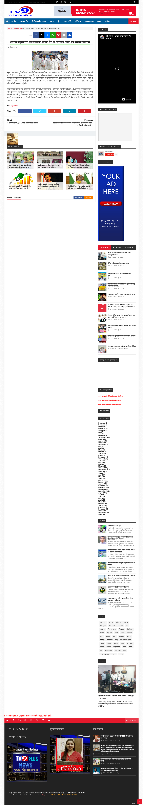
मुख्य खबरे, (14, 47)
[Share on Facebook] (25, 111)
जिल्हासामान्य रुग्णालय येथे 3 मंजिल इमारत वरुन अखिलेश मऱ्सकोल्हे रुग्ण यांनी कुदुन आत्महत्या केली (121, 306)
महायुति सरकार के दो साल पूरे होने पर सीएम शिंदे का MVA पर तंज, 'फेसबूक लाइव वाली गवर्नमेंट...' (117, 769)
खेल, (11, 47)
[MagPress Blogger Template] (24, 11)
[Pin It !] (84, 111)
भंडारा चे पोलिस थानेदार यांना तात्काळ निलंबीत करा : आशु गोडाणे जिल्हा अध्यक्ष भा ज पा (122, 316)
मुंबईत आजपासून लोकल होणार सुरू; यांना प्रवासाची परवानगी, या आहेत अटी (49, 166)
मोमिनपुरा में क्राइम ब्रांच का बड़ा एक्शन (118, 263)
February (101, 452)
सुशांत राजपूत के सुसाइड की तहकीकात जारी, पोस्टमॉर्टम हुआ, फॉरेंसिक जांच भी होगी (48, 186)
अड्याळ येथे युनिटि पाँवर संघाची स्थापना (118, 587)
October (101, 427)
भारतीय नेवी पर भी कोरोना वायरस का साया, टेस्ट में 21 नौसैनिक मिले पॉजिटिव (121, 551)
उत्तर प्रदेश (103, 626)
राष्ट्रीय (116, 643)
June (99, 434)
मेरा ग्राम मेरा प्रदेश (125, 640)
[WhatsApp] (53, 35)
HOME (10, 2)
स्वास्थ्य (121, 654)
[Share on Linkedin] (69, 111)
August (100, 439)
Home (10, 28)
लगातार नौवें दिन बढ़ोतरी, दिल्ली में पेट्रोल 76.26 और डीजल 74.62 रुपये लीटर (20, 187)
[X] (41, 35)
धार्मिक (122, 633)
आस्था (126, 622)
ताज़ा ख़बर (109, 633)
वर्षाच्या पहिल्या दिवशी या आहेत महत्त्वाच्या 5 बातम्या (121, 576)
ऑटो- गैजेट (112, 626)
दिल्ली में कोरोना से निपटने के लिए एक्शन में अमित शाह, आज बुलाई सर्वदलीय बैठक (79, 187)
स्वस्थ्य (114, 654)
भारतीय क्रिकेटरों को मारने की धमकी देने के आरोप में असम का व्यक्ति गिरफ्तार (50, 42)
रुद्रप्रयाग (130, 643)
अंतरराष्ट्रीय (103, 622)
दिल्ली (116, 633)
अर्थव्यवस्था (118, 622)
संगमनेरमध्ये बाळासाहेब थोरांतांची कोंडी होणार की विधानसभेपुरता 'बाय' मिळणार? (120, 538)
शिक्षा (101, 650)
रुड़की (122, 643)
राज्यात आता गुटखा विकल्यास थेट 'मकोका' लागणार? (122, 336)
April (100, 448)
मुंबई (116, 640)
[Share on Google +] (54, 111)
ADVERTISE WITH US (20, 2)
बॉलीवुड (108, 636)
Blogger (88, 197)
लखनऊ (109, 647)
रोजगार (102, 647)
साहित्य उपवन (108, 650)
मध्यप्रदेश (121, 636)
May (99, 446)
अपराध (111, 622)
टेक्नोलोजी (129, 629)
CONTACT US (32, 2)
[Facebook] (36, 35)
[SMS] (47, 35)
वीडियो (124, 647)
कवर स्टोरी (120, 626)
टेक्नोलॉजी (121, 629)
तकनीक (102, 633)
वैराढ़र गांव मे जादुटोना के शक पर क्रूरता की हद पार (121, 294)
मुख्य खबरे (19, 28)
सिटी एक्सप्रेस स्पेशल (120, 650)
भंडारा (114, 636)
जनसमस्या (102, 629)
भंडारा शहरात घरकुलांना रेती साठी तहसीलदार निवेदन (122, 346)
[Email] (64, 35)
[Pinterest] (58, 35)
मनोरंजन (129, 636)
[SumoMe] (69, 35)
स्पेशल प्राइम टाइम (104, 654)
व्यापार (130, 647)
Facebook (78, 197)
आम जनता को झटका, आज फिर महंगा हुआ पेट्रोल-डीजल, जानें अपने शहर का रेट (20, 166)
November (101, 425)
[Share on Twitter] (39, 111)
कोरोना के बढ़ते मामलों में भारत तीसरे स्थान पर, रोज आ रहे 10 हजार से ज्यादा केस (79, 166)
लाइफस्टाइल (117, 647)
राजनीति (102, 643)
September (102, 437)
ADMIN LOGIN (41, 2)
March (100, 450)
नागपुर (101, 636)
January (101, 441)
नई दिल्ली (129, 633)
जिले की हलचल (112, 629)
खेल (15, 28)
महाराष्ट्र (102, 640)
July (99, 432)
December (101, 423)
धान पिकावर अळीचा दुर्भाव (114, 526)
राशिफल (109, 643)
